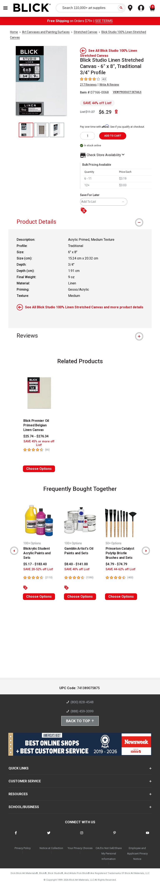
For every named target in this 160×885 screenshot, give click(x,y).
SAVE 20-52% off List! (38, 569)
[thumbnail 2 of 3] (41, 130)
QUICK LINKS (19, 768)
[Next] (146, 551)
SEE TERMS (104, 21)
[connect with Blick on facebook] (16, 835)
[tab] (80, 221)
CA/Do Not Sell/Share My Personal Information (109, 853)
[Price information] (84, 211)
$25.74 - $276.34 (36, 436)
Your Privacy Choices (80, 848)
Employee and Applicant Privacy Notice (137, 853)
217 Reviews (88, 84)
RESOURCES (18, 794)
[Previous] (14, 551)
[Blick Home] (32, 8)
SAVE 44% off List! (97, 103)
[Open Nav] (5, 8)
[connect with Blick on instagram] (82, 835)
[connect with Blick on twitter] (49, 835)
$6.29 (105, 112)
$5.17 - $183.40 (35, 564)
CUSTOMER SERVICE (25, 781)
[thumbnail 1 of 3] (26, 130)
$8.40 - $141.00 (76, 564)
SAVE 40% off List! (77, 569)
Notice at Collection (51, 848)
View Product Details (127, 92)
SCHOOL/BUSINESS (24, 807)
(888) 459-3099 (82, 711)
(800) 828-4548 (82, 702)
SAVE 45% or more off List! (39, 443)
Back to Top (78, 721)
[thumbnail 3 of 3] (57, 130)
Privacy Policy (23, 848)
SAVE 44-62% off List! (120, 569)
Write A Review (109, 84)
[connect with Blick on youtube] (147, 835)
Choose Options (39, 469)
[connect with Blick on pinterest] (114, 835)
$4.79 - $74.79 (116, 564)
